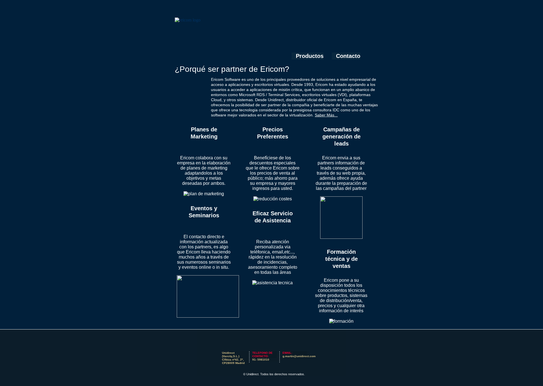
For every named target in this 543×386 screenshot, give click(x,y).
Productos (310, 56)
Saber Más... (326, 115)
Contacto (348, 56)
